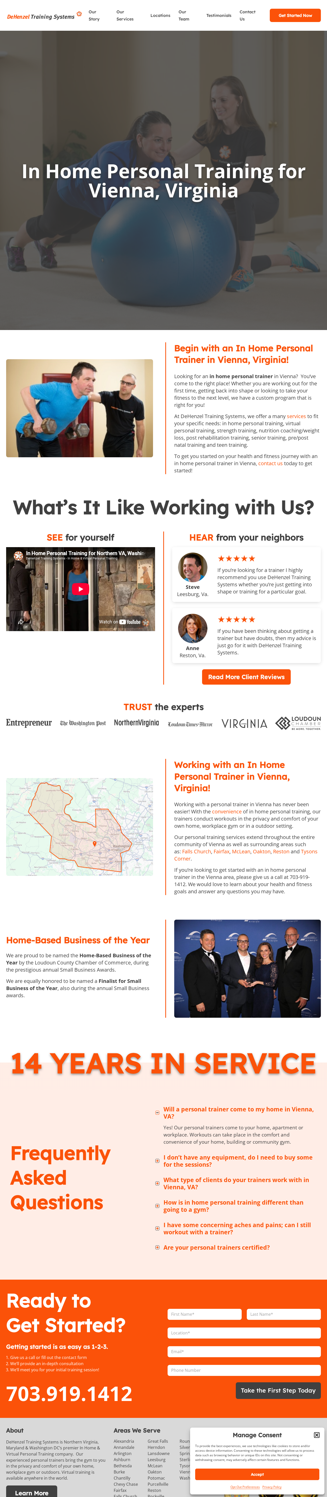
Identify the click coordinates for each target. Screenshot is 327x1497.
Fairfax (221, 851)
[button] (316, 1435)
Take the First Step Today (278, 1390)
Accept (257, 1474)
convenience (227, 811)
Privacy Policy (272, 1487)
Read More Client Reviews (246, 677)
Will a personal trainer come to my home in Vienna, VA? (239, 1113)
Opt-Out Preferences (245, 1487)
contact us (270, 463)
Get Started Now (295, 15)
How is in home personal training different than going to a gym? (233, 1206)
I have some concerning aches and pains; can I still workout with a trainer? (237, 1228)
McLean (241, 851)
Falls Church (196, 851)
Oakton (262, 851)
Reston (281, 851)
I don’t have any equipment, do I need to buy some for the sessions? (238, 1161)
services (296, 416)
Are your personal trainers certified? (217, 1247)
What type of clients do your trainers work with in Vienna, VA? (236, 1183)
